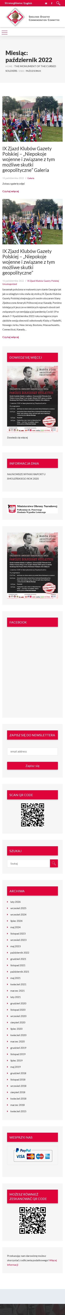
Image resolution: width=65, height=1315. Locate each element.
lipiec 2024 (16, 920)
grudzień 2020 (18, 1003)
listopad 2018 (17, 1079)
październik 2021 (19, 971)
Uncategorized (9, 284)
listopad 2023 (17, 933)
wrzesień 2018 (18, 1085)
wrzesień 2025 (18, 908)
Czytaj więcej (10, 191)
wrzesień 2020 (18, 1015)
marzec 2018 (17, 1104)
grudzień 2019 (18, 1047)
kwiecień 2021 (18, 984)
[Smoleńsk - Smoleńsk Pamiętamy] (32, 16)
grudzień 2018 (18, 1073)
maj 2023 (15, 946)
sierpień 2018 (17, 1092)
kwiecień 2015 (18, 1111)
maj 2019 (15, 1066)
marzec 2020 (17, 1041)
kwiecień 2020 (18, 1035)
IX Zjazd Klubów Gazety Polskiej (43, 280)
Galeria (30, 178)
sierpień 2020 (17, 1022)
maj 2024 (15, 927)
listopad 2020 (17, 1009)
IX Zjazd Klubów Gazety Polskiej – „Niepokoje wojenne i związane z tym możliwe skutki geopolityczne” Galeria (28, 159)
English (28, 3)
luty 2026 (15, 901)
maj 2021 (15, 977)
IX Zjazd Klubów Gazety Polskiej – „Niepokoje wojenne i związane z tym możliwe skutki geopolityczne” (28, 261)
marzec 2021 (17, 990)
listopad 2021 (17, 965)
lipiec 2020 (16, 1028)
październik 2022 (19, 952)
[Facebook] (52, 3)
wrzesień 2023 (18, 939)
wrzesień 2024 (18, 914)
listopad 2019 (17, 1054)
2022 (21, 71)
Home (9, 66)
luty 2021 (15, 996)
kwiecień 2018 (18, 1098)
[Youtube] (46, 3)
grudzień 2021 (18, 958)
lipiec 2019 (16, 1060)
